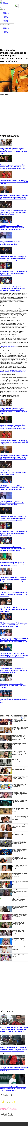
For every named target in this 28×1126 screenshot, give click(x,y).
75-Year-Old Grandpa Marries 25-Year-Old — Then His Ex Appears (18, 924)
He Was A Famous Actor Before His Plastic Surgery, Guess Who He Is (20, 753)
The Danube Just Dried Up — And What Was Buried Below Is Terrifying (19, 842)
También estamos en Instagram (7, 346)
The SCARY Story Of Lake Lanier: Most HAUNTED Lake (19, 802)
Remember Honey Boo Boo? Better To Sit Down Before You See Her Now (19, 794)
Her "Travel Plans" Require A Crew (20, 955)
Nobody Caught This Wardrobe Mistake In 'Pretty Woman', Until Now (19, 932)
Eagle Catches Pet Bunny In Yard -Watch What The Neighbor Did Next (20, 899)
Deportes (5, 14)
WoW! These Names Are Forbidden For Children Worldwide (19, 948)
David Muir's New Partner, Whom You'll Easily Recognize (19, 867)
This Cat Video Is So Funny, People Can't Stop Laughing (20, 907)
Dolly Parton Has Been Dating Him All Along (18, 939)
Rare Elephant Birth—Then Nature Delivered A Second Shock (20, 810)
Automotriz (6, 13)
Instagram (5, 21)
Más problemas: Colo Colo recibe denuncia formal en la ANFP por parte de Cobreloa (13, 371)
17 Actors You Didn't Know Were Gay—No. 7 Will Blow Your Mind (20, 818)
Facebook (5, 20)
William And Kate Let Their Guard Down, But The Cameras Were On (20, 777)
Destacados (6, 17)
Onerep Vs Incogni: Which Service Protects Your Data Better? (19, 850)
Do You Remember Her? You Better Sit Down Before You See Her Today (19, 745)
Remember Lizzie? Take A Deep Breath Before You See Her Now (19, 915)
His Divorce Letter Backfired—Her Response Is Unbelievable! (19, 859)
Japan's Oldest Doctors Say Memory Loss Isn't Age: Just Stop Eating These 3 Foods (19, 737)
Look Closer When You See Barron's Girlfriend (20, 833)
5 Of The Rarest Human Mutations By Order (19, 760)
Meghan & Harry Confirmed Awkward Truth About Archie (20, 826)
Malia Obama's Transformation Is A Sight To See (19, 891)
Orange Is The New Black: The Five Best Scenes (19, 768)
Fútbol (4, 12)
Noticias (5, 16)
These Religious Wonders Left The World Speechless (19, 875)
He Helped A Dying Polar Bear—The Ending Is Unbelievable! (19, 785)
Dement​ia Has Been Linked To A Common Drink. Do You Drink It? (20, 729)
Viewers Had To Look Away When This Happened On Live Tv (20, 883)
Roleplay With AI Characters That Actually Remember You (19, 720)
